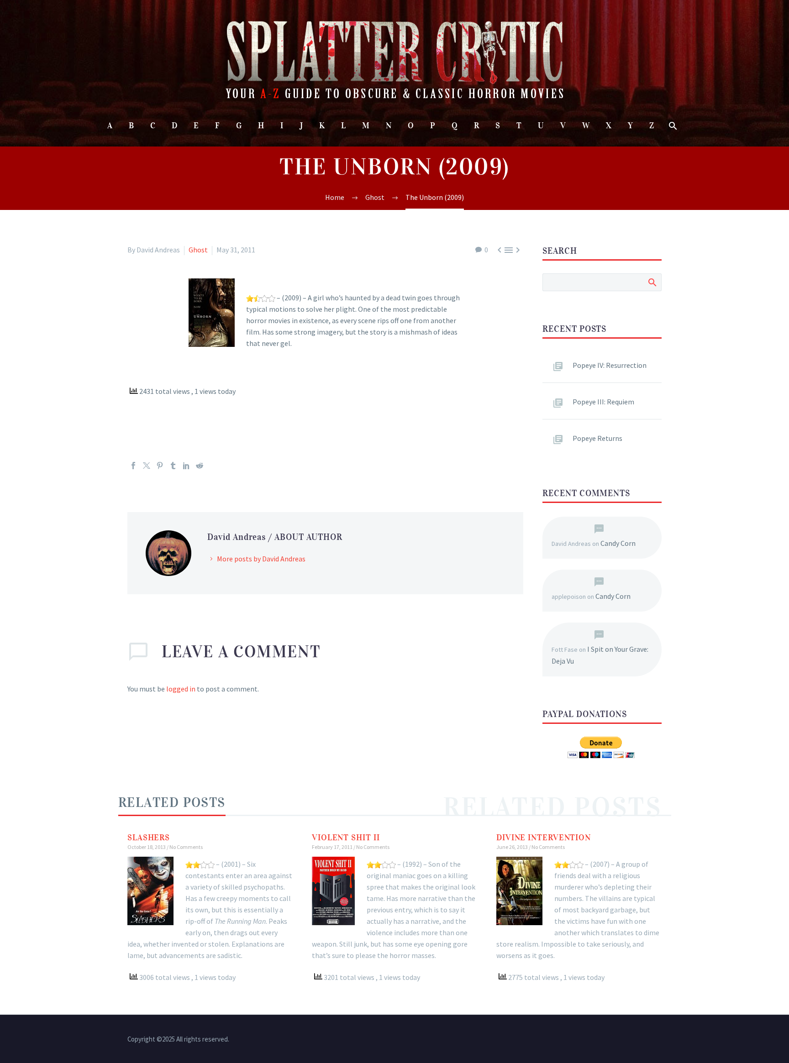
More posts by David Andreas (261, 558)
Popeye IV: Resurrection (610, 365)
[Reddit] (199, 465)
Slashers (148, 838)
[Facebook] (133, 465)
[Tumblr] (173, 465)
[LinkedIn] (186, 465)
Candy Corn (618, 543)
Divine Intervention (543, 838)
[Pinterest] (159, 465)
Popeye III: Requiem (603, 401)
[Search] (672, 125)
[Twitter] (146, 465)
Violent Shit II (346, 838)
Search (652, 282)
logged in (180, 688)
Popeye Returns (597, 438)
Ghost (198, 249)
